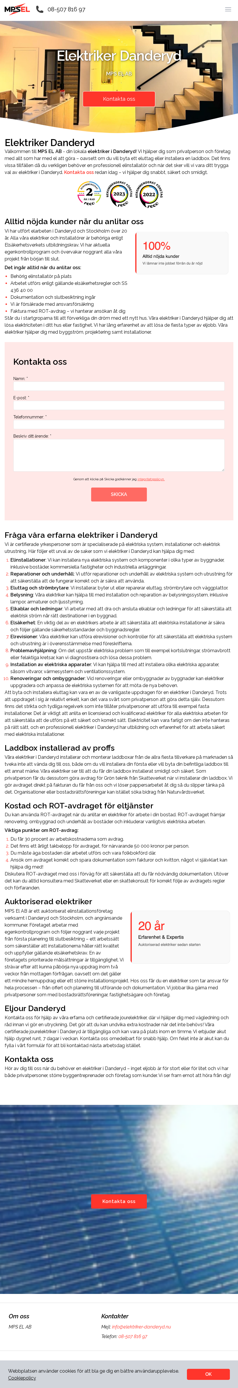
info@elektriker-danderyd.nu (141, 1327)
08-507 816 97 (66, 9)
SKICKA (119, 494)
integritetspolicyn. (151, 479)
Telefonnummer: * (30, 417)
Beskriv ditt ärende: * (32, 436)
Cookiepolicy (22, 1378)
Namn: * (20, 378)
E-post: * (21, 397)
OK (208, 1374)
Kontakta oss (119, 99)
